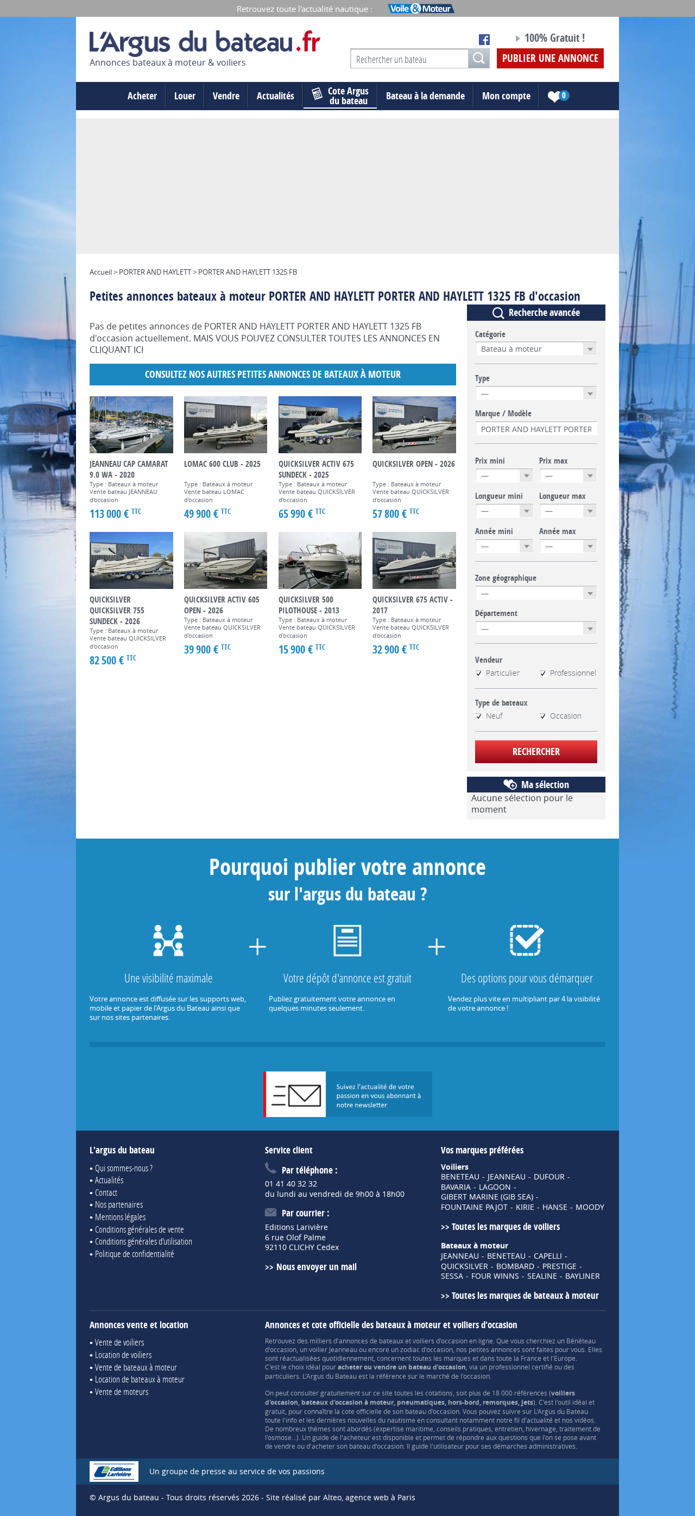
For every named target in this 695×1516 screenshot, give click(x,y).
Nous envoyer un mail (316, 1266)
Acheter (142, 96)
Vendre (226, 96)
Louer (184, 96)
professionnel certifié (521, 1366)
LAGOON (495, 1187)
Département (496, 613)
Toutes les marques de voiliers (506, 1226)
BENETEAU (460, 1177)
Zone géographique (505, 578)
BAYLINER (582, 1276)
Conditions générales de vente (139, 1229)
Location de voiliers (123, 1354)
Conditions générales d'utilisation (143, 1241)
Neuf (494, 716)
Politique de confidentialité (134, 1253)
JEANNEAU (507, 1177)
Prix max (553, 460)
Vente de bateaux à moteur (136, 1367)
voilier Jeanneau (333, 1349)
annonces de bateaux (371, 1340)
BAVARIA (456, 1187)
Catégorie (490, 334)
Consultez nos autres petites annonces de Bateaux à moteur (273, 374)
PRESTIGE (559, 1266)
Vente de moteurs (121, 1391)
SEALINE (542, 1276)
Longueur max (562, 496)
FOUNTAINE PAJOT (474, 1207)
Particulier (503, 673)
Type (482, 378)
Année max (557, 531)
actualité (540, 1420)
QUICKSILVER (464, 1266)
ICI (138, 350)
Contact (106, 1192)
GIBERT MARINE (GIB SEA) (487, 1197)
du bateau (348, 96)
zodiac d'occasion (426, 1349)
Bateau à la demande (425, 96)
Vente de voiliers (119, 1342)
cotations (439, 1392)
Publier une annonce (550, 58)
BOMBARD (515, 1266)
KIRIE (525, 1207)
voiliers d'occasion (440, 1340)
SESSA (452, 1276)
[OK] (479, 58)
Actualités (275, 96)
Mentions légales (120, 1216)
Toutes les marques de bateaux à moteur (525, 1295)
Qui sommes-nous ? (124, 1168)
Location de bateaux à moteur (140, 1379)
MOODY (590, 1207)
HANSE (554, 1207)
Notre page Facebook (484, 39)
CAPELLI (548, 1256)
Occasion (566, 716)
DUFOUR (549, 1177)
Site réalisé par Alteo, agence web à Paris (340, 1497)
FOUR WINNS (495, 1276)
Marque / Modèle (503, 413)
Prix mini (490, 460)
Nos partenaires (119, 1204)
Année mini (494, 531)
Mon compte (506, 96)
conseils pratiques (464, 1428)
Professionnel (573, 673)
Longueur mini (499, 496)
